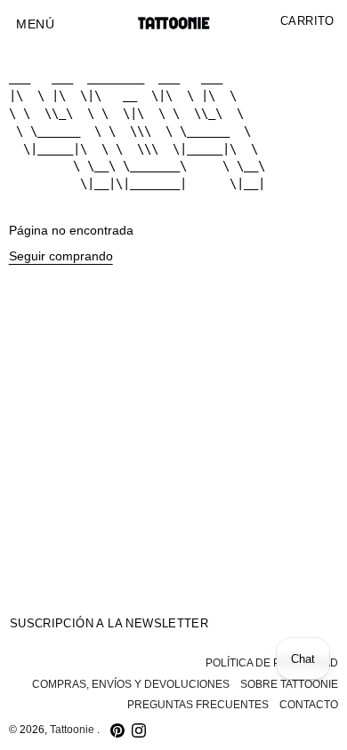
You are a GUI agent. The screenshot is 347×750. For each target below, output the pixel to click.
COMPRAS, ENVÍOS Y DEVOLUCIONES (131, 684)
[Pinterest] (117, 730)
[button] (35, 25)
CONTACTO (308, 704)
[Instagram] (139, 730)
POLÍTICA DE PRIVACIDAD (272, 663)
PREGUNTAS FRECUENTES (198, 704)
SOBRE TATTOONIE (289, 684)
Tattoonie (73, 729)
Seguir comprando (61, 256)
